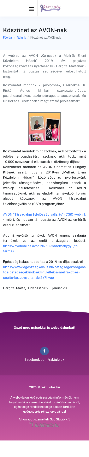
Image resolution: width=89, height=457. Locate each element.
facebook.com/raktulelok (44, 359)
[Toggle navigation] (31, 8)
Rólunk (21, 37)
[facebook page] (44, 351)
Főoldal (7, 37)
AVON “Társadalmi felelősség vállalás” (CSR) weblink (44, 214)
